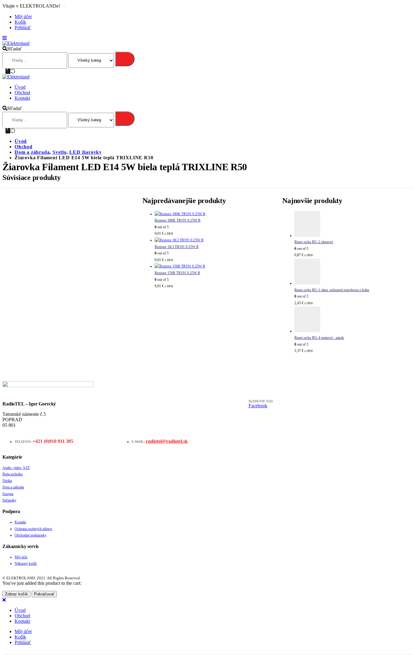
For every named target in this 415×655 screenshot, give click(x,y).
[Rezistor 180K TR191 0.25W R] (214, 214)
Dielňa (7, 481)
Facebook (258, 405)
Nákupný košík (26, 563)
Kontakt (22, 98)
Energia (7, 494)
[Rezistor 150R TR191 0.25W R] (214, 266)
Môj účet (23, 16)
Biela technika (12, 474)
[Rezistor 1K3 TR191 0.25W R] (214, 240)
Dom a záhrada (13, 487)
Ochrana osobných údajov (33, 529)
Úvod (20, 87)
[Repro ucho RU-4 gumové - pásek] (353, 320)
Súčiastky (9, 500)
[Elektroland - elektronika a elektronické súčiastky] (15, 43)
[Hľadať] (125, 59)
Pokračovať (44, 594)
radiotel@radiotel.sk (167, 441)
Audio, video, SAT (16, 468)
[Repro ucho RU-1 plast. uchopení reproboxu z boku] (353, 273)
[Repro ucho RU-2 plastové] (353, 225)
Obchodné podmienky (30, 535)
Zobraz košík (16, 594)
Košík (20, 22)
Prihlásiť (23, 27)
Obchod (22, 92)
